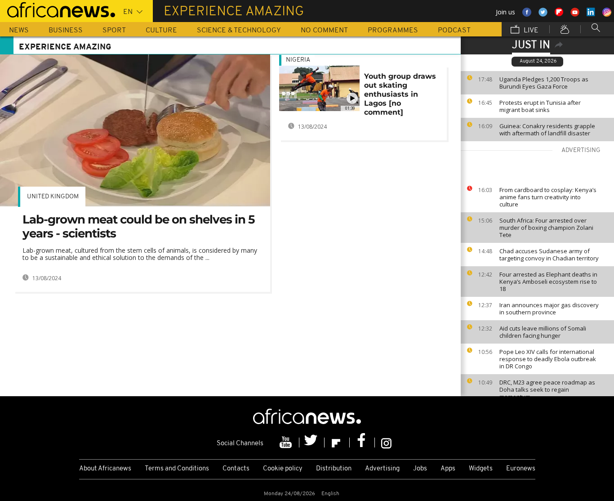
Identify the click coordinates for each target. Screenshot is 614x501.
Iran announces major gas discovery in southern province (549, 308)
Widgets (481, 468)
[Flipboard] (337, 442)
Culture (161, 30)
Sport (114, 30)
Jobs (420, 468)
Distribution (333, 468)
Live (530, 30)
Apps (447, 468)
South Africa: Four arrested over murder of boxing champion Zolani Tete (546, 227)
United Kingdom (53, 196)
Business (66, 30)
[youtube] (286, 442)
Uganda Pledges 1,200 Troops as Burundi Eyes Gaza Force (543, 83)
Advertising (382, 468)
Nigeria (298, 60)
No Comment (324, 30)
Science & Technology (239, 30)
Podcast (454, 30)
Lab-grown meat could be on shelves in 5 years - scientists (138, 226)
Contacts (235, 468)
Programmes (393, 30)
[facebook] (362, 442)
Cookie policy (283, 468)
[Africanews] (57, 9)
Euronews (520, 468)
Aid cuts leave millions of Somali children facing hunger (542, 332)
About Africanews (105, 468)
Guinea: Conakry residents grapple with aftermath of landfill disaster (547, 129)
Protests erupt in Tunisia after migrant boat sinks (540, 106)
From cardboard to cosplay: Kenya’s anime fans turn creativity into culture (547, 197)
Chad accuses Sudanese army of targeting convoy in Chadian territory (549, 254)
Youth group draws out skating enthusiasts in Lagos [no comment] (400, 94)
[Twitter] (312, 442)
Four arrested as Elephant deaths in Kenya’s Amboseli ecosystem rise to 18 (548, 281)
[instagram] (386, 442)
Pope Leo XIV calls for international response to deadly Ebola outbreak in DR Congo (547, 359)
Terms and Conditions (177, 468)
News (19, 30)
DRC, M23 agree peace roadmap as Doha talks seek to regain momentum (547, 389)
